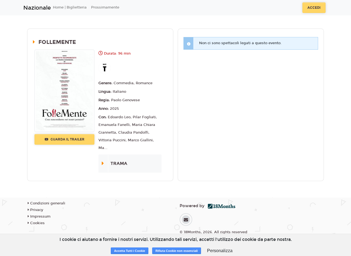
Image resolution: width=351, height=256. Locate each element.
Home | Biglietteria (70, 7)
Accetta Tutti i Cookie (129, 250)
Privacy (36, 210)
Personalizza (220, 250)
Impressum (39, 216)
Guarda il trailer (67, 139)
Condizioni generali (47, 203)
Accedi (314, 8)
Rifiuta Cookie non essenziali (176, 250)
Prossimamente (105, 7)
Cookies (37, 223)
